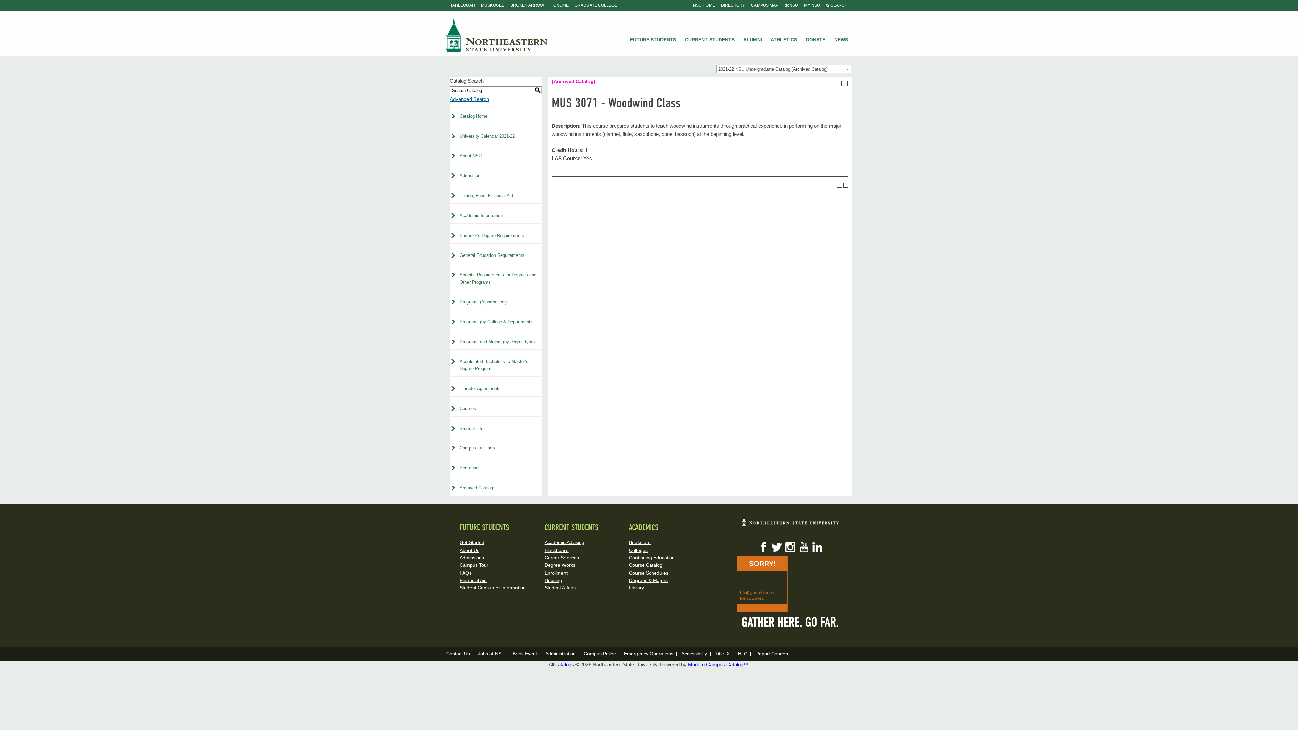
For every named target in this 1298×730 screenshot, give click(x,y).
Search (839, 5)
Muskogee (492, 5)
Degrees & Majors (648, 580)
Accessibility (694, 653)
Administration (560, 653)
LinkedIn (817, 547)
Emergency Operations (648, 653)
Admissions (472, 557)
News (841, 39)
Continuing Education (652, 557)
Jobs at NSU (491, 653)
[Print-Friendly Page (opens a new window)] (839, 83)
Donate (815, 39)
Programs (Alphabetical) (483, 302)
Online (561, 5)
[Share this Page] (833, 83)
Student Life (471, 428)
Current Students (710, 39)
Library (636, 587)
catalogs (564, 664)
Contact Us (458, 653)
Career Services (562, 557)
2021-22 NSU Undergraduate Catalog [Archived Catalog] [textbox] (773, 69)
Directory (733, 5)
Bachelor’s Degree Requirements (492, 235)
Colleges (638, 550)
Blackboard (557, 550)
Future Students (653, 39)
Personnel (469, 467)
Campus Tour (474, 565)
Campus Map (764, 5)
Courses (468, 408)
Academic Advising (564, 542)
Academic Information (481, 215)
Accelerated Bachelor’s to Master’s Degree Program (494, 365)
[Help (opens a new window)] (845, 83)
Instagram (790, 547)
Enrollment (556, 573)
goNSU (791, 5)
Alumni (752, 39)
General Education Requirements (492, 255)
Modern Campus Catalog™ (718, 664)
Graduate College (596, 5)
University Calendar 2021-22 (487, 136)
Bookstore (640, 542)
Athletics (784, 39)
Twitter (777, 547)
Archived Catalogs (478, 487)
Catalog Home (473, 116)
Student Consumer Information (493, 587)
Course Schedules (648, 573)
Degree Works (560, 565)
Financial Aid (473, 580)
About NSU (471, 156)
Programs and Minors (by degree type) (497, 341)
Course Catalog (646, 565)
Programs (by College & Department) (496, 321)
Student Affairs (560, 587)
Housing (553, 580)
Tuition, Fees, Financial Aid (486, 195)
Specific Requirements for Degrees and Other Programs (498, 278)
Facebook (763, 547)
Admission (470, 175)
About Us (469, 550)
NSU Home (704, 5)
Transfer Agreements (480, 388)
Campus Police (600, 653)
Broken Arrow (527, 5)
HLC (742, 653)
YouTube (804, 547)
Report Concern (772, 653)
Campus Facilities (477, 448)
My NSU (812, 5)
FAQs (466, 573)
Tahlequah (462, 5)
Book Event (525, 653)
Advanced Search (469, 99)
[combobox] (783, 69)
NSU (497, 35)
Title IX (722, 653)
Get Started (472, 542)
